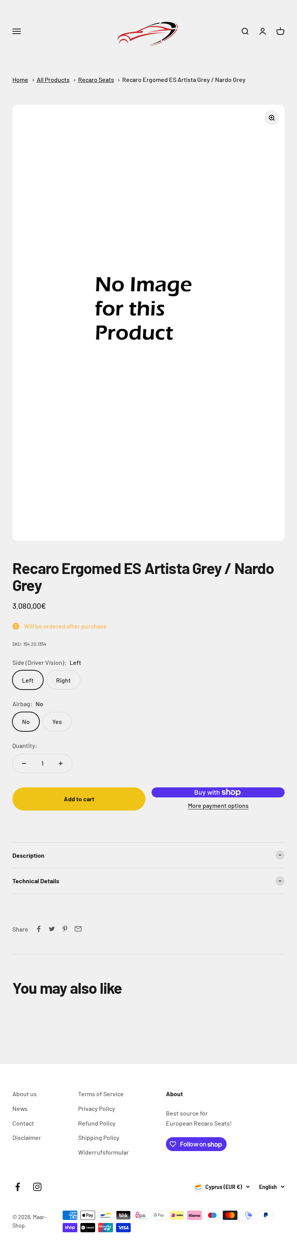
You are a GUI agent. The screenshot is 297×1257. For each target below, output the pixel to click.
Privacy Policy (96, 1108)
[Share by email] (78, 928)
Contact (23, 1123)
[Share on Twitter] (51, 928)
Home (20, 79)
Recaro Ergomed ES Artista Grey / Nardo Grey (184, 79)
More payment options (218, 805)
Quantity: (25, 745)
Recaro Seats (96, 79)
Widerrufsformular (103, 1152)
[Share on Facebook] (38, 928)
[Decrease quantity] (24, 763)
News (19, 1108)
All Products (53, 79)
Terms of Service (101, 1093)
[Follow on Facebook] (17, 1187)
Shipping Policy (98, 1137)
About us (24, 1093)
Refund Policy (97, 1123)
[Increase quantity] (61, 763)
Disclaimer (26, 1137)
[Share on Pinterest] (65, 928)
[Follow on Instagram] (37, 1187)
